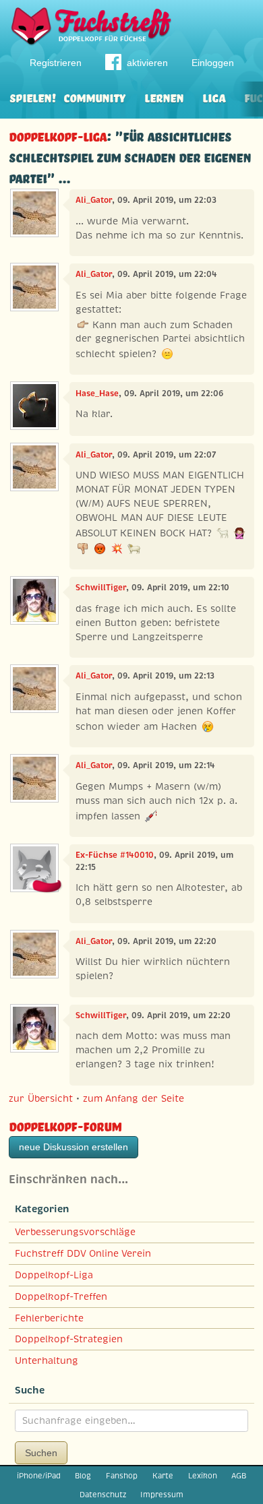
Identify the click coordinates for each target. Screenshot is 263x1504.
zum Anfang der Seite (133, 1098)
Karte (162, 1475)
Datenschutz (103, 1494)
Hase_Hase (97, 393)
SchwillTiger (101, 587)
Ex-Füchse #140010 (115, 855)
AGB (238, 1475)
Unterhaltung (46, 1360)
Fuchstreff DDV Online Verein (83, 1253)
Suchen (41, 1452)
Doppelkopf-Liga (58, 135)
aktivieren (147, 62)
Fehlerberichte (49, 1318)
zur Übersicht (41, 1098)
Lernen (163, 96)
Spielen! (32, 96)
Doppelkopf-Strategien (69, 1339)
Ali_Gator (94, 200)
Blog (83, 1475)
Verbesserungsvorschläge (75, 1232)
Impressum (161, 1494)
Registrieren (56, 62)
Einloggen (213, 62)
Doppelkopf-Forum (65, 1125)
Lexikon (202, 1475)
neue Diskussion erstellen (73, 1146)
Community (94, 96)
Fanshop (122, 1475)
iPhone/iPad (39, 1475)
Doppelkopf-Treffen (61, 1296)
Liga (213, 96)
